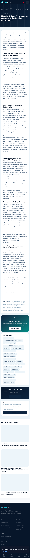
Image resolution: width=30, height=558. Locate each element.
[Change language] (23, 2)
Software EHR (10, 9)
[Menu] (27, 2)
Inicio (4, 556)
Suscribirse (15, 412)
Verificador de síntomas (6, 527)
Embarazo (20, 345)
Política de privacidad (6, 536)
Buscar (11, 556)
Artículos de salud (8, 337)
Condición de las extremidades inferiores (13, 340)
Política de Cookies (5, 541)
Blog (6, 9)
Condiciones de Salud (9, 345)
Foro (19, 556)
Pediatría (18, 366)
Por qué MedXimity (20, 519)
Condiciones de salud (9, 343)
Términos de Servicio (6, 539)
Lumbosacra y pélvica (9, 356)
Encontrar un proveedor (6, 519)
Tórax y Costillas (20, 372)
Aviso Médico (4, 544)
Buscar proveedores (15, 396)
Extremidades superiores (10, 351)
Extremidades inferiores (17, 348)
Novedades (19, 522)
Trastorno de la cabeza (9, 374)
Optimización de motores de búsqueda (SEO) (14, 364)
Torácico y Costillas (8, 372)
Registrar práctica (20, 525)
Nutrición (19, 361)
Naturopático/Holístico (9, 361)
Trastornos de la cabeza (9, 379)
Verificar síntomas (15, 328)
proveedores (26, 556)
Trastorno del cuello (9, 377)
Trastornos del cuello (9, 382)
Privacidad (4, 551)
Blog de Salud (4, 522)
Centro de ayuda (5, 525)
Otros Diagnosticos (8, 366)
